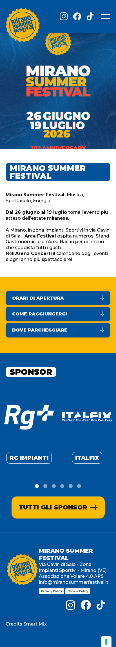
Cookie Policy (78, 591)
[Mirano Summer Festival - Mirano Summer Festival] (22, 26)
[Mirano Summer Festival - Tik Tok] (90, 16)
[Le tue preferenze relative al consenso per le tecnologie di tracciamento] (106, 641)
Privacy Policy (51, 591)
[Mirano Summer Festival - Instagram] (64, 16)
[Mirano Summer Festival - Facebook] (77, 16)
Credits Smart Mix (26, 624)
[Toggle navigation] (105, 16)
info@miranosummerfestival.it (73, 582)
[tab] (37, 486)
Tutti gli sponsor (53, 507)
